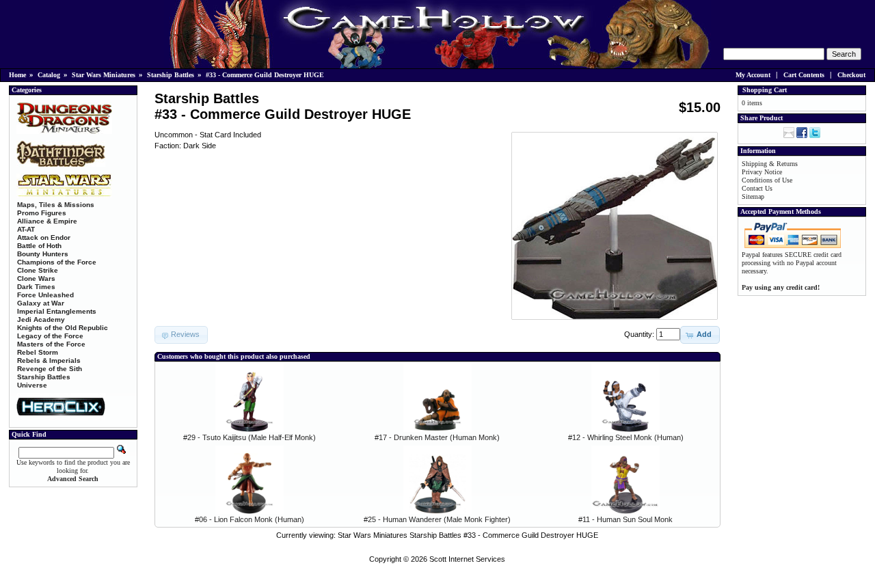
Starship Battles (170, 75)
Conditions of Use (767, 180)
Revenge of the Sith (49, 368)
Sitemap (753, 196)
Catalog (49, 75)
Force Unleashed (45, 295)
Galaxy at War (40, 303)
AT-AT (26, 229)
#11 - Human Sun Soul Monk (625, 519)
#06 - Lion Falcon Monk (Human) (249, 519)
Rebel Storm (37, 352)
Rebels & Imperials (49, 360)
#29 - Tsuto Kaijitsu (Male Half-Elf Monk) (249, 437)
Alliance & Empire (47, 221)
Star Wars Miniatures (103, 75)
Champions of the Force (56, 262)
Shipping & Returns (770, 163)
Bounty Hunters (42, 254)
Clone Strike (37, 270)
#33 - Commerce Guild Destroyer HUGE (265, 75)
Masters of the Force (51, 344)
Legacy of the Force (50, 336)
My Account (753, 75)
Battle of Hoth (39, 245)
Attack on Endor (43, 237)
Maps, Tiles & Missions (55, 204)
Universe (32, 385)
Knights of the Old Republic (62, 327)
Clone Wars (36, 278)
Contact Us (757, 188)
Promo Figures (41, 213)
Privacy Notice (762, 172)
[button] (700, 335)
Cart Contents (803, 75)
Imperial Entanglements (56, 311)
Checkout (851, 75)
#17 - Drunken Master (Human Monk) (437, 437)
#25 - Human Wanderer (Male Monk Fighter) (437, 519)
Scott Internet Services (467, 559)
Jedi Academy (41, 319)
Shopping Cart (764, 90)
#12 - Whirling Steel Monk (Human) (626, 437)
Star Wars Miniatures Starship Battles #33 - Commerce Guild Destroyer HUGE (468, 535)
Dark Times (36, 286)
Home (17, 75)
